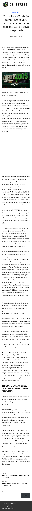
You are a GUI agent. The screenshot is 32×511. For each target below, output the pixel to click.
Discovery (16, 12)
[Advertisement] (16, 151)
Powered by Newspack (8, 506)
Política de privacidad (7, 508)
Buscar (4, 492)
